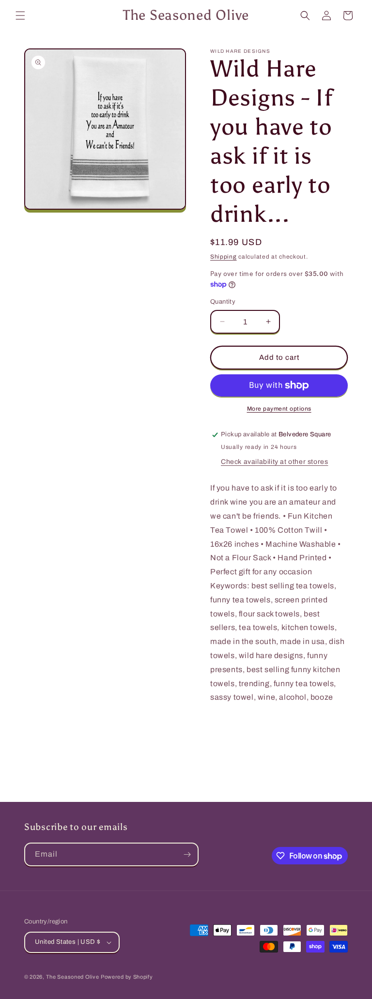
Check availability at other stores (274, 461)
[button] (20, 15)
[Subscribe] (187, 854)
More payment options (279, 408)
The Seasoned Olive (72, 977)
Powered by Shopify (127, 977)
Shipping (223, 256)
